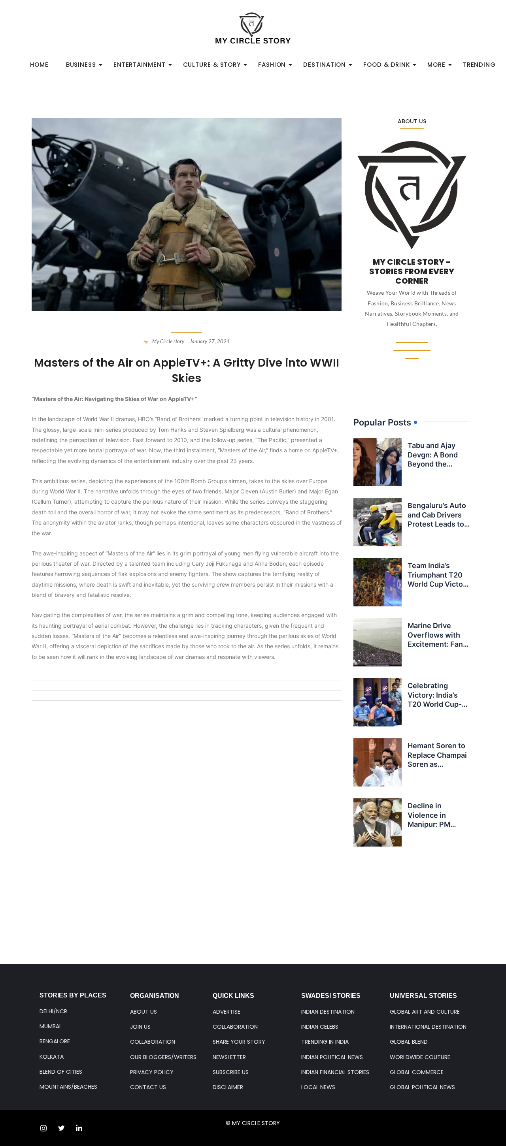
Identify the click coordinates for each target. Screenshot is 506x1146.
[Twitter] (61, 1128)
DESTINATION (324, 64)
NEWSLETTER (229, 1057)
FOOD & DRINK (386, 64)
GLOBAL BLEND (409, 1042)
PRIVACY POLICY (152, 1072)
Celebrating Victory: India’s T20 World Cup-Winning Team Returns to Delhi (435, 704)
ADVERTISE (226, 1012)
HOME (39, 64)
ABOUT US (143, 1012)
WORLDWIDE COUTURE (420, 1057)
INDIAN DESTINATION (328, 1012)
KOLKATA (52, 1057)
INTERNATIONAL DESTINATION (428, 1027)
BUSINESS (81, 64)
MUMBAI (50, 1026)
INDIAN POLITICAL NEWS (332, 1057)
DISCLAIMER (228, 1087)
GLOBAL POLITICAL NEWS (422, 1087)
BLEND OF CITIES (61, 1072)
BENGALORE (55, 1041)
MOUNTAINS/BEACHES (68, 1087)
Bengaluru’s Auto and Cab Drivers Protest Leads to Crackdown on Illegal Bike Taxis (437, 524)
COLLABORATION (152, 1042)
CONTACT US (148, 1087)
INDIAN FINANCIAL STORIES (335, 1072)
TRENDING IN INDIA (325, 1042)
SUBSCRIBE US (231, 1072)
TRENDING (479, 64)
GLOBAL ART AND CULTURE (425, 1012)
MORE (436, 64)
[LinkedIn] (79, 1128)
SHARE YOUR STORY (239, 1042)
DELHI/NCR (53, 1011)
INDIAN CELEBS (319, 1027)
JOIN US (140, 1027)
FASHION (272, 64)
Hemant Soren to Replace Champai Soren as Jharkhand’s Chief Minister (438, 764)
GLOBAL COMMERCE (417, 1072)
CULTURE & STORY (212, 64)
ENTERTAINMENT (139, 64)
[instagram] (43, 1128)
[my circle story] (253, 28)
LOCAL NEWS (318, 1087)
